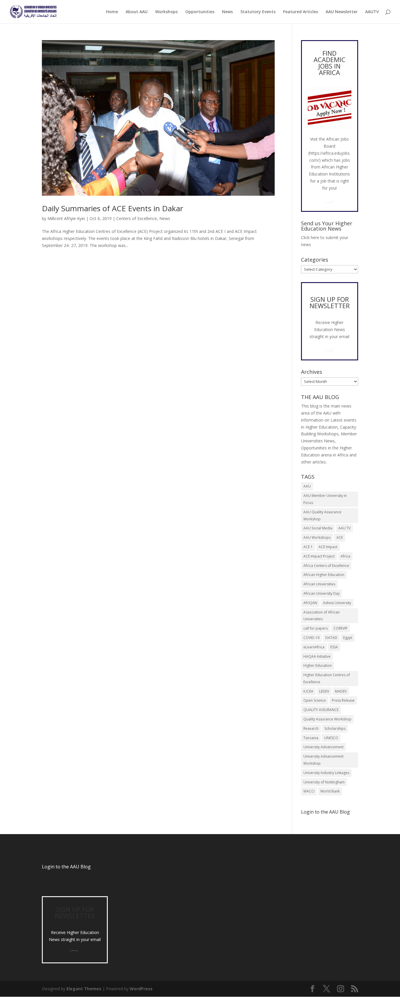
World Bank (330, 791)
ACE (339, 537)
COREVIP (341, 628)
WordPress (141, 988)
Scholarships (335, 728)
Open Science (314, 700)
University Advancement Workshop (323, 760)
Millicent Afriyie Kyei (66, 218)
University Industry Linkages (326, 772)
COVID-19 (311, 637)
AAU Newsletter (342, 12)
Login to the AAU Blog (66, 866)
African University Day (321, 593)
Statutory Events (258, 12)
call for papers (315, 628)
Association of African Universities (321, 616)
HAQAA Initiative (317, 656)
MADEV (341, 691)
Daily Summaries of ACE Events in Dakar (112, 208)
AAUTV (372, 12)
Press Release (343, 700)
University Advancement (323, 746)
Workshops (166, 12)
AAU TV (344, 528)
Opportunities (199, 12)
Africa (345, 556)
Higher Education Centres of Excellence (326, 678)
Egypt (347, 637)
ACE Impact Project (319, 556)
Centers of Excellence (136, 218)
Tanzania (310, 737)
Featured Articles (300, 12)
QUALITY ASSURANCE (321, 709)
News (227, 12)
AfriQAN (310, 602)
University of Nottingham (324, 782)
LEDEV (324, 691)
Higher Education (317, 665)
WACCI (308, 791)
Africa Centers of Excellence (326, 565)
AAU (307, 486)
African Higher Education (323, 574)
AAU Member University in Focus (325, 499)
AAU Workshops (317, 537)
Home (112, 12)
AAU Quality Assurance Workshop (322, 515)
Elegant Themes (83, 988)
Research (311, 728)
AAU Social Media (317, 528)
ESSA (334, 647)
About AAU (137, 12)
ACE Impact (328, 546)
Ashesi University (337, 602)
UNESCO (331, 737)
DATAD (331, 637)
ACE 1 (308, 546)
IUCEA (308, 691)
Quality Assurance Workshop (327, 719)
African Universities (319, 584)
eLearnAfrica (313, 647)
